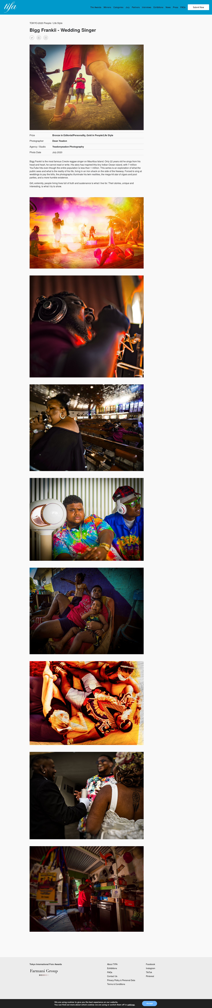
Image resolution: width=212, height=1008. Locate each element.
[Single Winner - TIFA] (10, 7)
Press (175, 7)
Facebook (150, 964)
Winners (107, 7)
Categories (118, 7)
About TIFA (112, 964)
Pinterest (150, 976)
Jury (128, 7)
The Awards (95, 7)
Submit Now (198, 7)
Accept (149, 1003)
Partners (136, 7)
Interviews (146, 7)
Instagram (150, 968)
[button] (32, 37)
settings (131, 1005)
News (168, 7)
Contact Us (112, 976)
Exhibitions (158, 7)
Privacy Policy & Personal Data (121, 980)
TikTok (149, 972)
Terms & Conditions (116, 984)
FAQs (182, 7)
